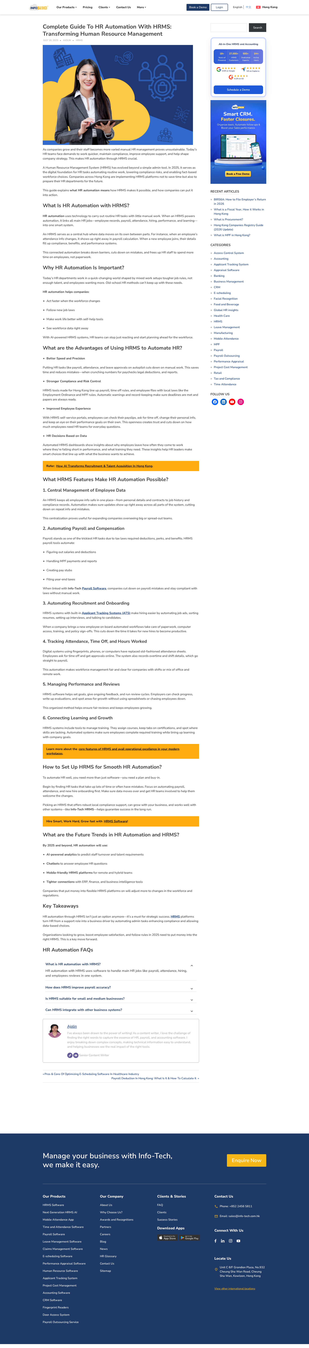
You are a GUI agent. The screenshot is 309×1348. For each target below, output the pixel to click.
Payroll (218, 350)
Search (257, 28)
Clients (161, 1212)
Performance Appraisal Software (64, 1264)
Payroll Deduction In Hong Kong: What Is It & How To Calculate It (154, 1078)
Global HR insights (226, 310)
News (104, 1249)
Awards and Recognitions (116, 1220)
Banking (219, 276)
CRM (217, 287)
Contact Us (123, 7)
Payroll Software (94, 588)
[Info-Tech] (38, 7)
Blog (103, 1242)
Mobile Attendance (226, 339)
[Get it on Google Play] (189, 1237)
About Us (106, 1205)
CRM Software (52, 1300)
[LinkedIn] (222, 1241)
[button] (267, 7)
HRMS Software (115, 821)
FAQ (160, 1205)
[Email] (76, 1055)
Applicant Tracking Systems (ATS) (106, 613)
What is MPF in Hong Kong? (232, 235)
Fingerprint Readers (56, 1307)
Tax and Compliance (227, 379)
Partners (105, 1227)
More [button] (140, 7)
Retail (218, 373)
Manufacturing (223, 333)
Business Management (229, 282)
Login (219, 7)
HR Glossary (108, 1256)
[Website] (70, 1055)
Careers (105, 1234)
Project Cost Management (231, 367)
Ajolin (67, 40)
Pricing (87, 7)
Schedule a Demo (238, 90)
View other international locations (234, 1288)
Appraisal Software (226, 270)
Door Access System (56, 1315)
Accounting (221, 259)
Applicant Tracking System (231, 264)
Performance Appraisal (229, 361)
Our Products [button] (66, 7)
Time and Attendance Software (63, 1227)
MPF (217, 344)
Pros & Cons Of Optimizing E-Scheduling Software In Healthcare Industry (92, 1074)
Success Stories (167, 1220)
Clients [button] (103, 7)
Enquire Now (246, 1160)
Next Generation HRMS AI (60, 1212)
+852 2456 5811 (240, 1206)
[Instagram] (230, 1241)
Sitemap (105, 1271)
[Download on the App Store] (167, 1237)
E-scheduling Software (57, 1256)
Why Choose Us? (111, 1212)
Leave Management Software (62, 1242)
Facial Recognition (226, 299)
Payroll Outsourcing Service (61, 1322)
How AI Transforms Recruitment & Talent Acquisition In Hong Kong (104, 466)
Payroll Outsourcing (227, 356)
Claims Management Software (63, 1249)
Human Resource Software (60, 1271)
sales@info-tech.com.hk (244, 1216)
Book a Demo (198, 7)
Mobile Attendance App (58, 1220)
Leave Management (227, 327)
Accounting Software (56, 1293)
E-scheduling (222, 293)
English (237, 7)
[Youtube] (238, 1241)
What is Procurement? (228, 219)
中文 (248, 7)
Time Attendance (225, 384)
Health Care (222, 316)
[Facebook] (215, 1241)
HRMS (79, 40)
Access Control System (229, 253)
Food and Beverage (226, 304)
